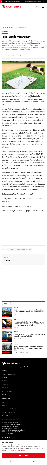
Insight (11, 28)
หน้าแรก (4, 28)
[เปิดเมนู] (43, 7)
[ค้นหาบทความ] (37, 7)
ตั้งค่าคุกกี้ (13, 461)
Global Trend (6, 398)
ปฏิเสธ (35, 461)
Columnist (5, 384)
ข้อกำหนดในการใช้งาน (8, 412)
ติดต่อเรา (4, 405)
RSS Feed (5, 416)
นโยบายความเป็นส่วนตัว (9, 409)
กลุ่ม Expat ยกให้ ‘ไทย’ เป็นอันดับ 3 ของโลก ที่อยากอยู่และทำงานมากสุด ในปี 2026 (29, 335)
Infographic (5, 388)
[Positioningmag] (11, 6)
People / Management (9, 374)
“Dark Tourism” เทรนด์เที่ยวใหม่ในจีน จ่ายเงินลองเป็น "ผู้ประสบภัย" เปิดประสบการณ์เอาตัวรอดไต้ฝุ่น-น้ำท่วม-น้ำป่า (29, 348)
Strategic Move (7, 391)
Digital (4, 381)
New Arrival (10, 249)
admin (3, 56)
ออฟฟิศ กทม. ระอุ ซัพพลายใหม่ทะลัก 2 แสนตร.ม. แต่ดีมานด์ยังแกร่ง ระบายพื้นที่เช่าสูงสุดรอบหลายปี (29, 310)
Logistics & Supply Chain (24, 249)
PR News (4, 377)
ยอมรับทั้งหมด (23, 455)
